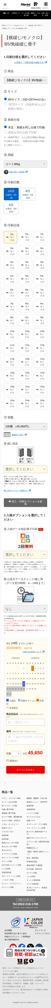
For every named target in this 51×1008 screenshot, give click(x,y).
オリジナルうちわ (33, 817)
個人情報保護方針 (12, 940)
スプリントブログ (42, 933)
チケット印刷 (7, 861)
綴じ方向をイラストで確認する (16, 491)
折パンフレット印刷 (9, 806)
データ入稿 (25, 14)
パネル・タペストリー (10, 824)
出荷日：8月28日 (11, 208)
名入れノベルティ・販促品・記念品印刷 (38, 889)
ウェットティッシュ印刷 (36, 828)
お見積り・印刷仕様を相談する (29, 62)
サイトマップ (40, 930)
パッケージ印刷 (33, 813)
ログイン (45, 8)
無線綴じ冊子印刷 (34, 25)
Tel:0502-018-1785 (25, 904)
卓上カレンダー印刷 (9, 847)
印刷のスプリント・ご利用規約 (17, 937)
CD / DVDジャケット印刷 (11, 865)
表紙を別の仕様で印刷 (22, 132)
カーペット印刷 (8, 887)
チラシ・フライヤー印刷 (11, 798)
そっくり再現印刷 (33, 880)
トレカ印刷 (31, 876)
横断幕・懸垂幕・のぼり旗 (37, 798)
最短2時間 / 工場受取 (34, 865)
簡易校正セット (33, 848)
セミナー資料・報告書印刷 (12, 817)
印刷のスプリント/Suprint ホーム (13, 25)
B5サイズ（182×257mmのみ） (27, 99)
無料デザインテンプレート (37, 838)
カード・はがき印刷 (9, 802)
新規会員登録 (36, 8)
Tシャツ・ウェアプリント (11, 884)
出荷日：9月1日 (11, 194)
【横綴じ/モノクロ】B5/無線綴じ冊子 (15, 28)
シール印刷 (6, 869)
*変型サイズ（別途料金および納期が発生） (27, 106)
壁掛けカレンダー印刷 (10, 843)
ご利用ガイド (15, 13)
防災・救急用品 (33, 858)
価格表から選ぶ (18, 435)
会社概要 (8, 930)
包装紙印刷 (31, 809)
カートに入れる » (25, 769)
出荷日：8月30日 (27, 194)
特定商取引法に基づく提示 (16, 933)
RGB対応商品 (32, 862)
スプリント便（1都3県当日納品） (38, 843)
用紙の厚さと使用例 (16, 172)
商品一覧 (6, 13)
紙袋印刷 (30, 806)
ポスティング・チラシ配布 (37, 824)
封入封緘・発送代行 (34, 869)
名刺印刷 (5, 835)
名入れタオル (7, 850)
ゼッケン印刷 (32, 873)
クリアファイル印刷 (9, 854)
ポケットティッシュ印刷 (11, 876)
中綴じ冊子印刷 (8, 809)
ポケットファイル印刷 (10, 858)
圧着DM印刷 (6, 872)
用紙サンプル (35, 14)
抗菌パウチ (31, 821)
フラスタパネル (8, 832)
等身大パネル (7, 828)
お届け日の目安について (32, 652)
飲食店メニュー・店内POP (37, 802)
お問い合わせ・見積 (45, 14)
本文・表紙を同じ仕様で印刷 (26, 127)
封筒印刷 (5, 839)
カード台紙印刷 (33, 884)
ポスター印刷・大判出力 (11, 821)
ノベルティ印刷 (8, 880)
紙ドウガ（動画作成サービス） (37, 833)
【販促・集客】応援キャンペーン (38, 853)
